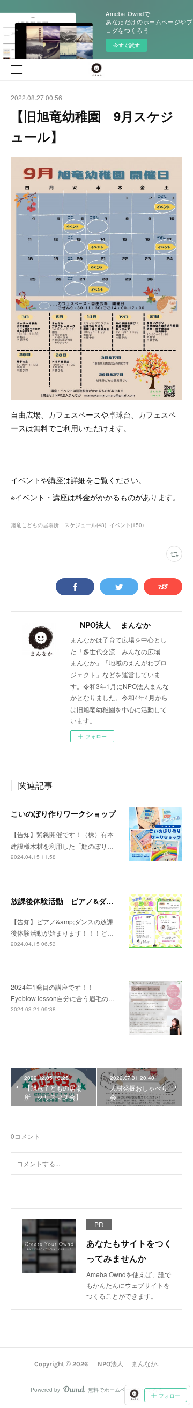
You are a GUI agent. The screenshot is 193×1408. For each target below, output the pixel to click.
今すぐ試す (126, 45)
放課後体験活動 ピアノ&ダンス (66, 900)
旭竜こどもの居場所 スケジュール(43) (58, 525)
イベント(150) (126, 525)
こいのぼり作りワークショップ (63, 813)
